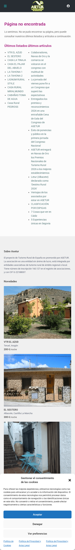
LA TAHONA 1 (15, 71)
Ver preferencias (37, 533)
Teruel (7, 345)
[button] (70, 480)
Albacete (8, 413)
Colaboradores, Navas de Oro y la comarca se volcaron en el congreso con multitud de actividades (40, 64)
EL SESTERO (14, 56)
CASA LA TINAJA (17, 60)
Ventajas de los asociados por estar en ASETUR (40, 196)
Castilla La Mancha (23, 413)
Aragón (14, 345)
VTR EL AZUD (15, 52)
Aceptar (37, 514)
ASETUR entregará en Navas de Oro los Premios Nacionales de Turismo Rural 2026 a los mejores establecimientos (41, 161)
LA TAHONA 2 (15, 75)
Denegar (37, 524)
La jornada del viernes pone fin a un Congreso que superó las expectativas (40, 87)
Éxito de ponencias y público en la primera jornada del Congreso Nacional (41, 138)
